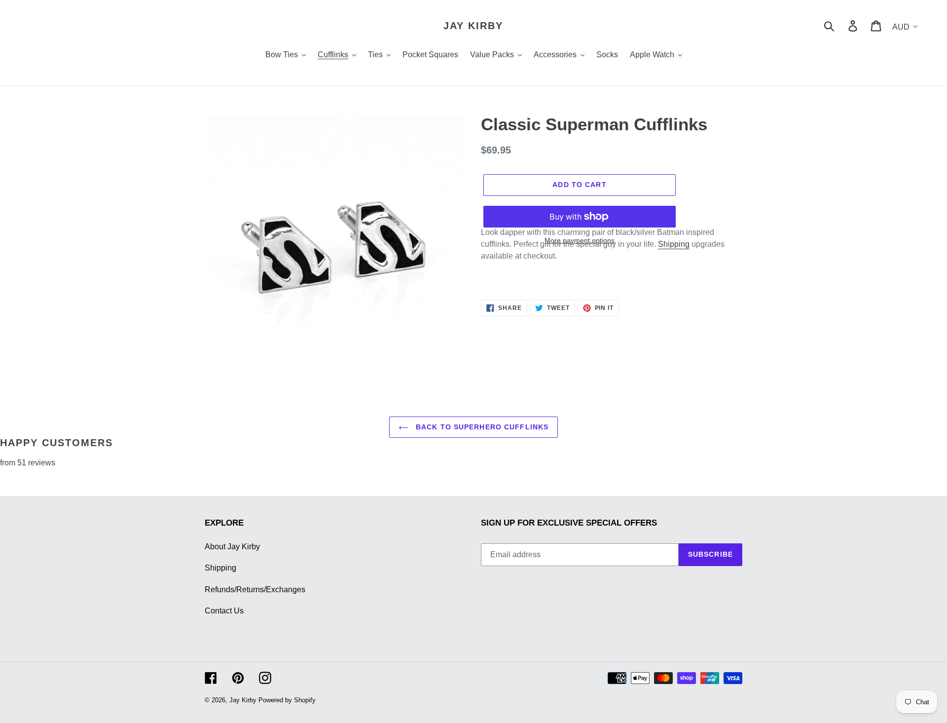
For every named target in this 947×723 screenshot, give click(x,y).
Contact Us (224, 611)
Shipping (674, 244)
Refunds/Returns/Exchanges (255, 589)
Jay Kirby (473, 25)
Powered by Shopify (287, 700)
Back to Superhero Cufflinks (480, 427)
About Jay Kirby (232, 546)
